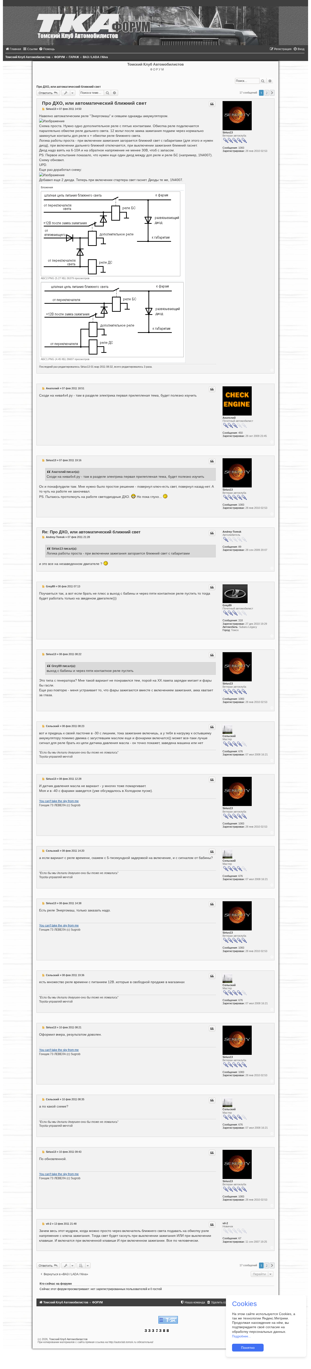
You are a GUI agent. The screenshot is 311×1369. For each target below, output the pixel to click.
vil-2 (225, 1223)
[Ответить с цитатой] (212, 104)
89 (239, 546)
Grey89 (227, 605)
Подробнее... (241, 1336)
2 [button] (267, 93)
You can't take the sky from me (59, 801)
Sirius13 (228, 132)
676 (240, 751)
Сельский (229, 736)
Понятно (248, 1348)
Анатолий (229, 417)
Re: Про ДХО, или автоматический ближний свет (91, 532)
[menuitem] (13, 49)
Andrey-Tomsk (232, 531)
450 (240, 432)
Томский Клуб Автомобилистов (68, 1339)
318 (240, 620)
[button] (272, 93)
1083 (241, 147)
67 (239, 1238)
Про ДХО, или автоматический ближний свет (68, 86)
